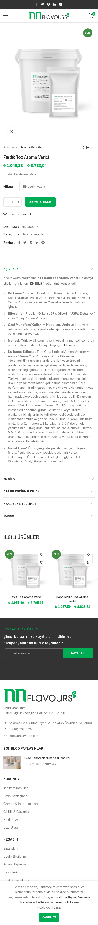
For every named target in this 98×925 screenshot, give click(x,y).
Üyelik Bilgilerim (14, 856)
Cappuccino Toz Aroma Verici (72, 599)
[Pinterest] (49, 4)
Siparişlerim (11, 848)
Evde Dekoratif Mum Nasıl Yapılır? (47, 758)
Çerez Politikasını (66, 902)
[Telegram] (60, 4)
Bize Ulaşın (11, 827)
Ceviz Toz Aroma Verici (25, 597)
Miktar (8, 186)
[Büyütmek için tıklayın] (11, 131)
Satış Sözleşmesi (15, 796)
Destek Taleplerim (16, 880)
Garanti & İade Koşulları (20, 803)
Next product (92, 147)
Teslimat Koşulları (16, 788)
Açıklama (11, 269)
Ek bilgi (9, 479)
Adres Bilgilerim (14, 864)
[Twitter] (42, 4)
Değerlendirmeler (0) (21, 491)
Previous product (83, 147)
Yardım (8, 516)
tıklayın (67, 345)
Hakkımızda (12, 819)
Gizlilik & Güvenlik (16, 811)
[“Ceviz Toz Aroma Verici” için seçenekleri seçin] (42, 562)
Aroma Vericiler (32, 147)
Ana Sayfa (10, 147)
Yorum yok (49, 764)
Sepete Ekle (40, 201)
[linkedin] (54, 4)
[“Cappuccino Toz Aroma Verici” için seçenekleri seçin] (88, 562)
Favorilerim (11, 872)
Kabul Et (49, 917)
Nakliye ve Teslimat (19, 503)
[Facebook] (36, 4)
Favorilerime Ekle (21, 214)
